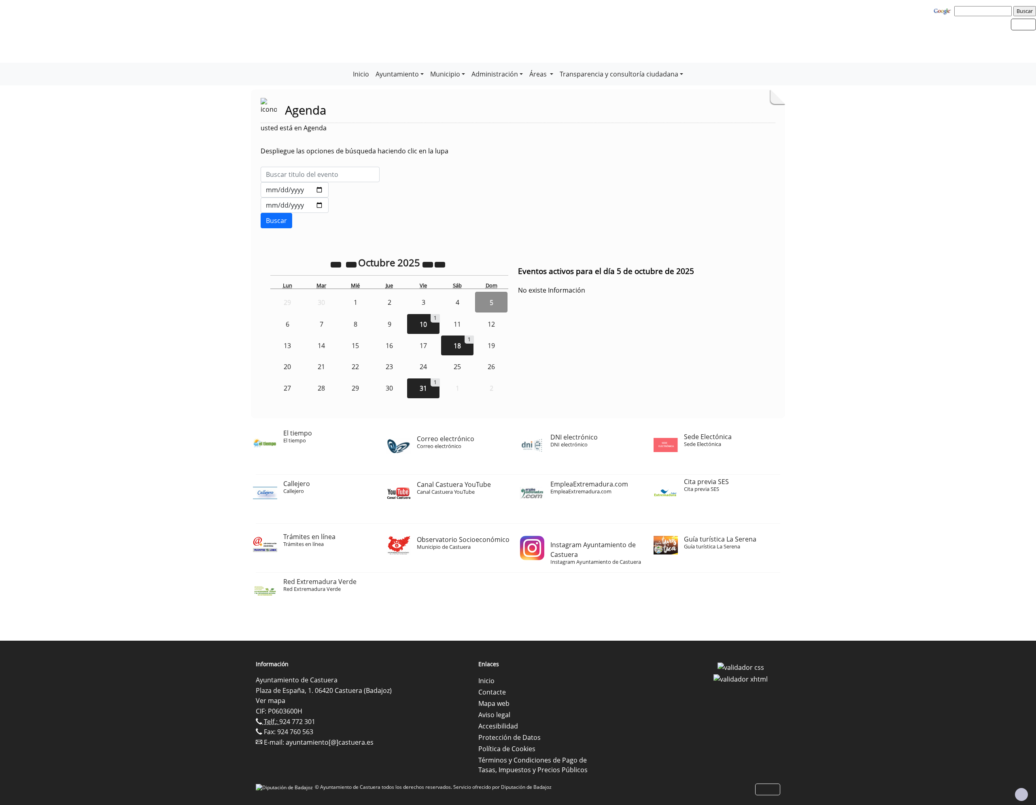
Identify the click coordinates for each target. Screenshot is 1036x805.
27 (287, 388)
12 (491, 324)
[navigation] (984, 11)
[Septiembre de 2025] (352, 263)
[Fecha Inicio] (295, 190)
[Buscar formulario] (276, 220)
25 (457, 366)
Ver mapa (270, 700)
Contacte (492, 692)
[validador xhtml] (740, 678)
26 (491, 366)
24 (423, 366)
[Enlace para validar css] (741, 666)
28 (321, 388)
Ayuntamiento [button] (397, 74)
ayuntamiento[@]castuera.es (330, 742)
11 (457, 324)
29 (355, 388)
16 (389, 345)
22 (355, 366)
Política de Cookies (506, 748)
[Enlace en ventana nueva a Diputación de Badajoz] (285, 787)
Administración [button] (494, 74)
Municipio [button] (445, 74)
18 (457, 345)
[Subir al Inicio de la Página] (1021, 794)
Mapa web (494, 703)
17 (423, 345)
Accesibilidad (498, 726)
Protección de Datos (509, 737)
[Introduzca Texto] (320, 174)
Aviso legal (494, 714)
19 (491, 345)
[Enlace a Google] (943, 10)
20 (287, 366)
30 (389, 388)
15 (355, 345)
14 (321, 345)
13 (287, 345)
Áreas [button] (538, 74)
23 (389, 366)
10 (423, 324)
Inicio (361, 74)
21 (321, 366)
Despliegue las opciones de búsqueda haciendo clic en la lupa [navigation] (354, 151)
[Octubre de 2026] (428, 263)
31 (423, 388)
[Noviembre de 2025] (440, 263)
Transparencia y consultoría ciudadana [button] (619, 74)
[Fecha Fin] (295, 205)
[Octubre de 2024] (337, 263)
